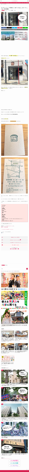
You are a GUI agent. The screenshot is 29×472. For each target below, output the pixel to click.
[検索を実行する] (27, 269)
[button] (3, 27)
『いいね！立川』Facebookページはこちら (7, 229)
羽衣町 (6, 10)
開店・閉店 (3, 10)
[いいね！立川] (14, 1)
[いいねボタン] (1, 232)
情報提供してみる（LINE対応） (15, 237)
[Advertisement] (14, 47)
